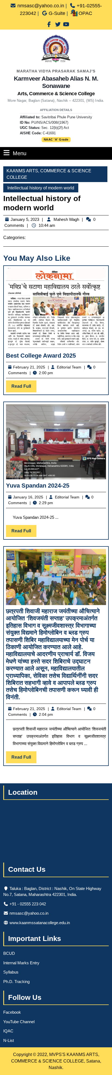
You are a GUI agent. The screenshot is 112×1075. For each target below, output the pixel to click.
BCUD (9, 953)
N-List (8, 1040)
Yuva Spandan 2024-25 (37, 485)
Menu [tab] (19, 153)
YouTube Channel (19, 1021)
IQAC (8, 1031)
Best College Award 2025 (41, 355)
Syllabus (10, 972)
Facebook (12, 1012)
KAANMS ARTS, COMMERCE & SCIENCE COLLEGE (49, 174)
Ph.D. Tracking (16, 981)
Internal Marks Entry (21, 962)
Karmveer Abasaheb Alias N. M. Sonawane (56, 85)
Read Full (23, 388)
